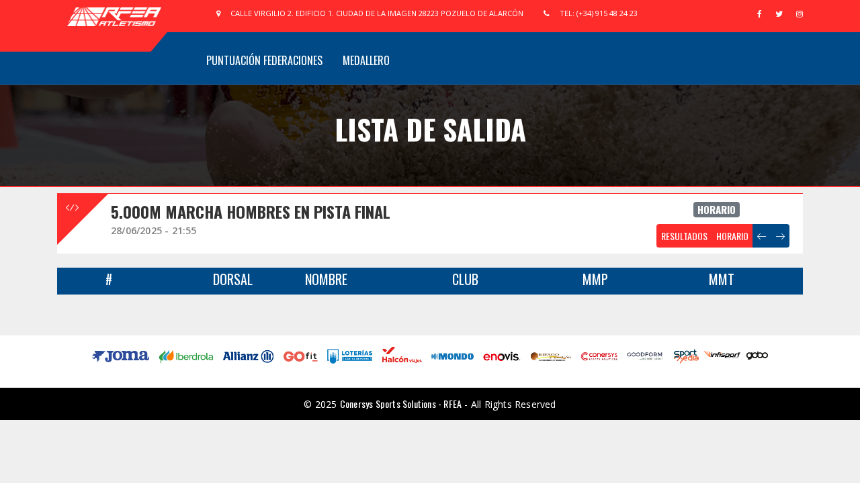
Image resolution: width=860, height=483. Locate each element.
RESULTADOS (684, 236)
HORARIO (732, 236)
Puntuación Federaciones (264, 60)
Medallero (366, 60)
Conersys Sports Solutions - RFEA (401, 403)
